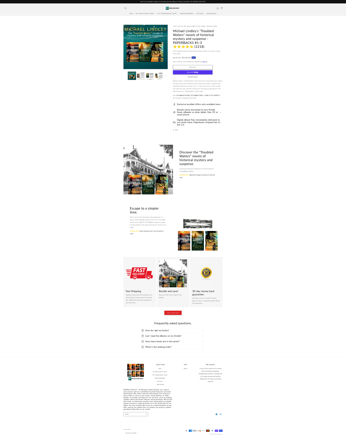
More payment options (193, 76)
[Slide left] (125, 76)
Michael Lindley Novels (218, 434)
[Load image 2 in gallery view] (141, 76)
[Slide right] (166, 76)
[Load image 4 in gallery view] (159, 76)
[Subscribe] (146, 414)
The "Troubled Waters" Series (159, 375)
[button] (125, 8)
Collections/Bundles (160, 378)
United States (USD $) (130, 433)
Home (159, 368)
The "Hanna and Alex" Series (160, 371)
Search (185, 368)
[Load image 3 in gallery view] (150, 76)
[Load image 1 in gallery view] (132, 76)
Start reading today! (173, 313)
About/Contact (160, 384)
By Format (159, 381)
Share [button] (176, 130)
